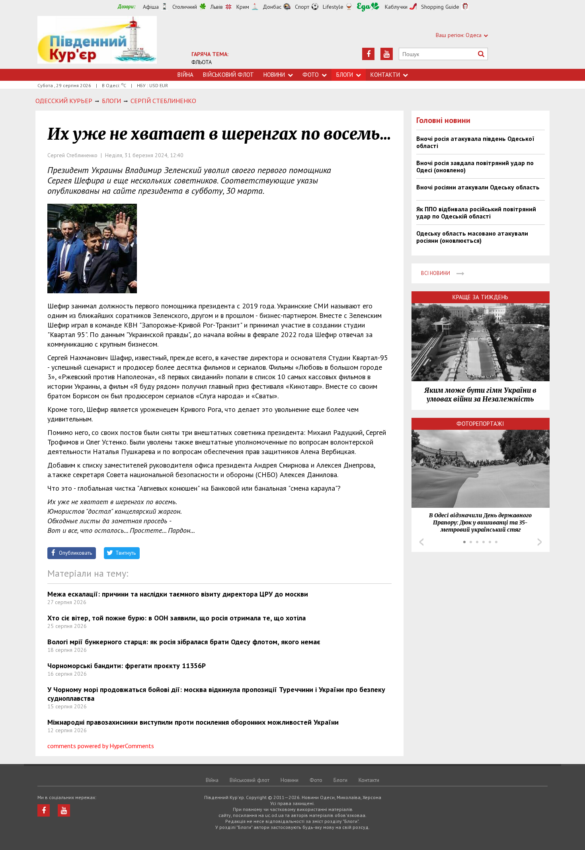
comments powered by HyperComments (100, 746)
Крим (242, 6)
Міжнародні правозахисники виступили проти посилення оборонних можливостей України (193, 722)
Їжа (368, 7)
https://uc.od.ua (97, 42)
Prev (421, 542)
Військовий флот (228, 74)
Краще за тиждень (480, 297)
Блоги (344, 74)
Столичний (184, 6)
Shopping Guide (440, 6)
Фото (310, 74)
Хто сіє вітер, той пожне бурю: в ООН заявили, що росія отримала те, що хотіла (176, 617)
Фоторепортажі (480, 423)
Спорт (302, 6)
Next (540, 542)
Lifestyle (333, 6)
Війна (185, 74)
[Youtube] (386, 54)
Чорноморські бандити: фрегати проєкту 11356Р (126, 665)
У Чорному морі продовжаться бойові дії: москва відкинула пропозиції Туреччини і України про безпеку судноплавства (216, 694)
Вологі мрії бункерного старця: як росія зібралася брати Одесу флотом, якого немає (183, 641)
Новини (274, 74)
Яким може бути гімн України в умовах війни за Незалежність (480, 395)
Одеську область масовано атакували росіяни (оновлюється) (472, 236)
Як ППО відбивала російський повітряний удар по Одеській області (476, 212)
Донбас (272, 6)
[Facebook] (368, 54)
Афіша (151, 6)
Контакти (385, 74)
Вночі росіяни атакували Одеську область (478, 187)
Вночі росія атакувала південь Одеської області (475, 142)
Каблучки (396, 6)
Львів (217, 6)
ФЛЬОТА (201, 62)
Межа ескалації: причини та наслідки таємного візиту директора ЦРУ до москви (177, 594)
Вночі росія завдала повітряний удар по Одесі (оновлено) (475, 166)
